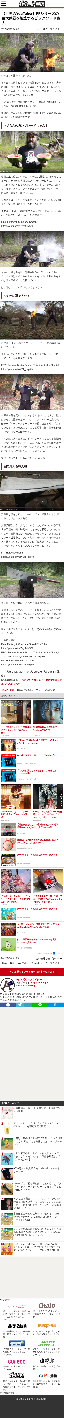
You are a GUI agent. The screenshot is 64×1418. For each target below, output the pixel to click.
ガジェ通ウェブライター (49, 29)
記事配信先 (8, 1393)
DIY (12, 963)
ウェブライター (53, 963)
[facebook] (8, 1005)
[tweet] (20, 1005)
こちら (44, 994)
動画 (4, 963)
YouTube (23, 963)
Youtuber (36, 963)
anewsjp (31, 985)
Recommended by (45, 953)
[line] (40, 1005)
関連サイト (8, 1300)
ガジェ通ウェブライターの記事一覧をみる (32, 971)
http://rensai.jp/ (39, 982)
